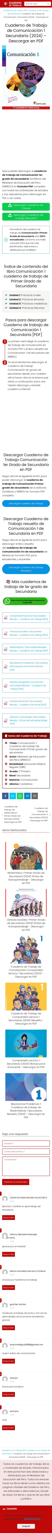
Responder (8, 1217)
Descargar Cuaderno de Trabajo (26, 503)
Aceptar (26, 1526)
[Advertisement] (26, 142)
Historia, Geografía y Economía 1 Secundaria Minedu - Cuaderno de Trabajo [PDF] (28, 685)
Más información (32, 1518)
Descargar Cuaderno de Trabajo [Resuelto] (26, 569)
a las (12, 1201)
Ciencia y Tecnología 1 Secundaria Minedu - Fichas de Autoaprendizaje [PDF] (28, 720)
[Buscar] (48, 4)
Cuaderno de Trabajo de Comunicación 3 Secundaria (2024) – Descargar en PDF (38, 814)
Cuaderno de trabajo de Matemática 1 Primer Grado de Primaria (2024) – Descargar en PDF (13, 814)
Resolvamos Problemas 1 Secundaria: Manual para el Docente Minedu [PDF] (29, 666)
